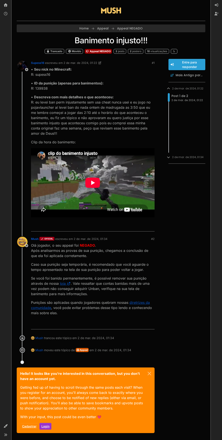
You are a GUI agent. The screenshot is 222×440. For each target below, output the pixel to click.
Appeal (83, 350)
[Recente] (6, 13)
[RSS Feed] (174, 51)
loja (63, 283)
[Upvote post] (135, 226)
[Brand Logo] (111, 10)
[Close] (149, 373)
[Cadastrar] (216, 13)
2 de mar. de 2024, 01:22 (80, 63)
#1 (153, 63)
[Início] (6, 5)
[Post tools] (151, 226)
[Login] (216, 5)
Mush (35, 239)
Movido (76, 51)
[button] (6, 426)
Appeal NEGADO (100, 51)
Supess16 (37, 63)
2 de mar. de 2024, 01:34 (90, 239)
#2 (153, 239)
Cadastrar (29, 426)
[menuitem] (216, 5)
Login (45, 426)
